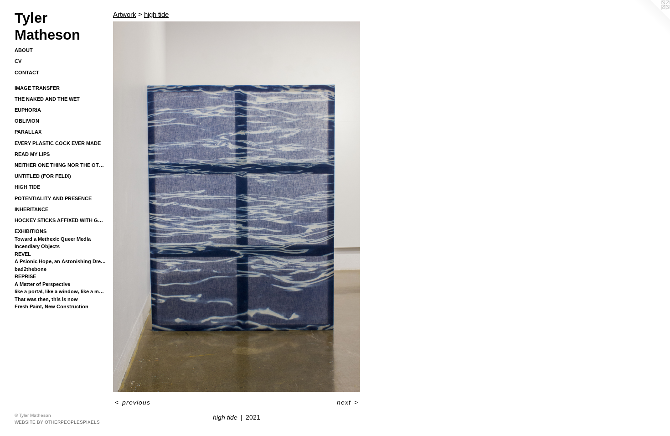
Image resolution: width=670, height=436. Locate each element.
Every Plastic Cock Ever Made (58, 143)
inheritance (31, 209)
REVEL (23, 254)
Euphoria (28, 110)
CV (18, 61)
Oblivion (27, 121)
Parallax (28, 132)
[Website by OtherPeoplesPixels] (652, 18)
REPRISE (25, 276)
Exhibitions (30, 231)
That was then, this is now (46, 299)
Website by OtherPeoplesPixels (57, 422)
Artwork (124, 14)
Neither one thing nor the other (60, 165)
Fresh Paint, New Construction (51, 306)
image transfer (37, 88)
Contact (27, 72)
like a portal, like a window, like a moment (60, 291)
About (24, 50)
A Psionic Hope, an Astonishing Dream (60, 261)
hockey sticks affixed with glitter (60, 220)
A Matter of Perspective (42, 284)
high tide (27, 187)
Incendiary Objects (37, 246)
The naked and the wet (47, 99)
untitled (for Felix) (43, 176)
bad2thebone (30, 269)
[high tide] (236, 206)
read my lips (32, 154)
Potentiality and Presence (53, 198)
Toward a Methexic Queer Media (53, 239)
